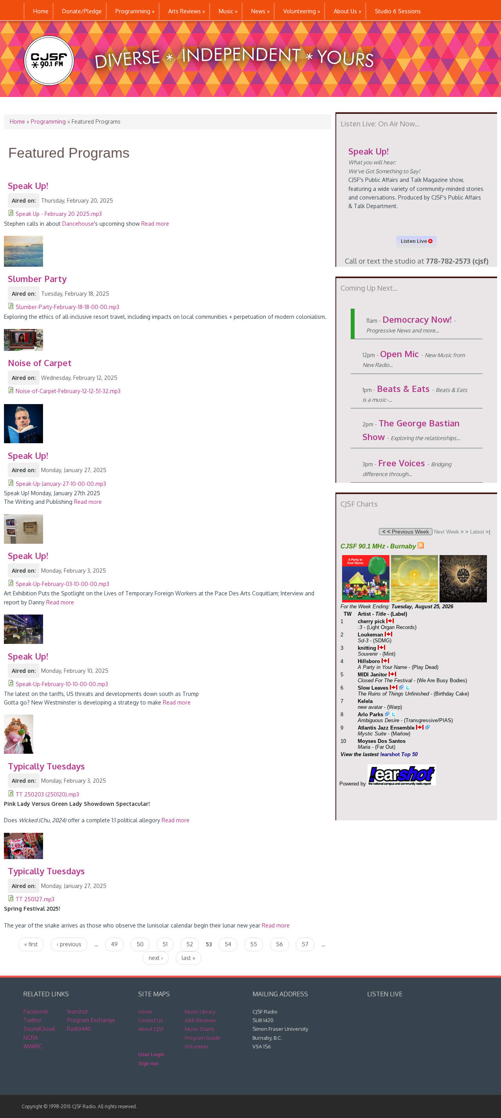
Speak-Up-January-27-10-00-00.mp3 (61, 483)
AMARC (32, 1046)
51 (165, 944)
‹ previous (69, 944)
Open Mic (399, 353)
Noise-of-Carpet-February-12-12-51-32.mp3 (68, 391)
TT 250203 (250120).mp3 (47, 794)
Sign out (148, 1063)
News (260, 11)
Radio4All (79, 1028)
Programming (135, 11)
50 (140, 944)
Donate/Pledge (82, 11)
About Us (347, 11)
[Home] (206, 93)
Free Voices (401, 462)
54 (228, 944)
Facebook (35, 1011)
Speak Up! (368, 151)
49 (114, 944)
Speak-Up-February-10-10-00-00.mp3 (62, 684)
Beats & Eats (403, 388)
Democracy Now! (417, 319)
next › (156, 957)
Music (228, 11)
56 (279, 944)
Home (41, 11)
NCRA (30, 1037)
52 (189, 944)
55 (253, 944)
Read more (155, 223)
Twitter (32, 1020)
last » (188, 957)
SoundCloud (39, 1028)
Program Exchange (91, 1020)
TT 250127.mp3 (35, 899)
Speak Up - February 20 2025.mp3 (59, 213)
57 (305, 944)
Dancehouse (78, 223)
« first (31, 944)
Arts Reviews (186, 11)
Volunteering (301, 11)
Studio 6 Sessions (398, 11)
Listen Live (414, 241)
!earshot (77, 1011)
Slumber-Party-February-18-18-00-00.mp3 (67, 307)
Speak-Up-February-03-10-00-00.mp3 (62, 584)
